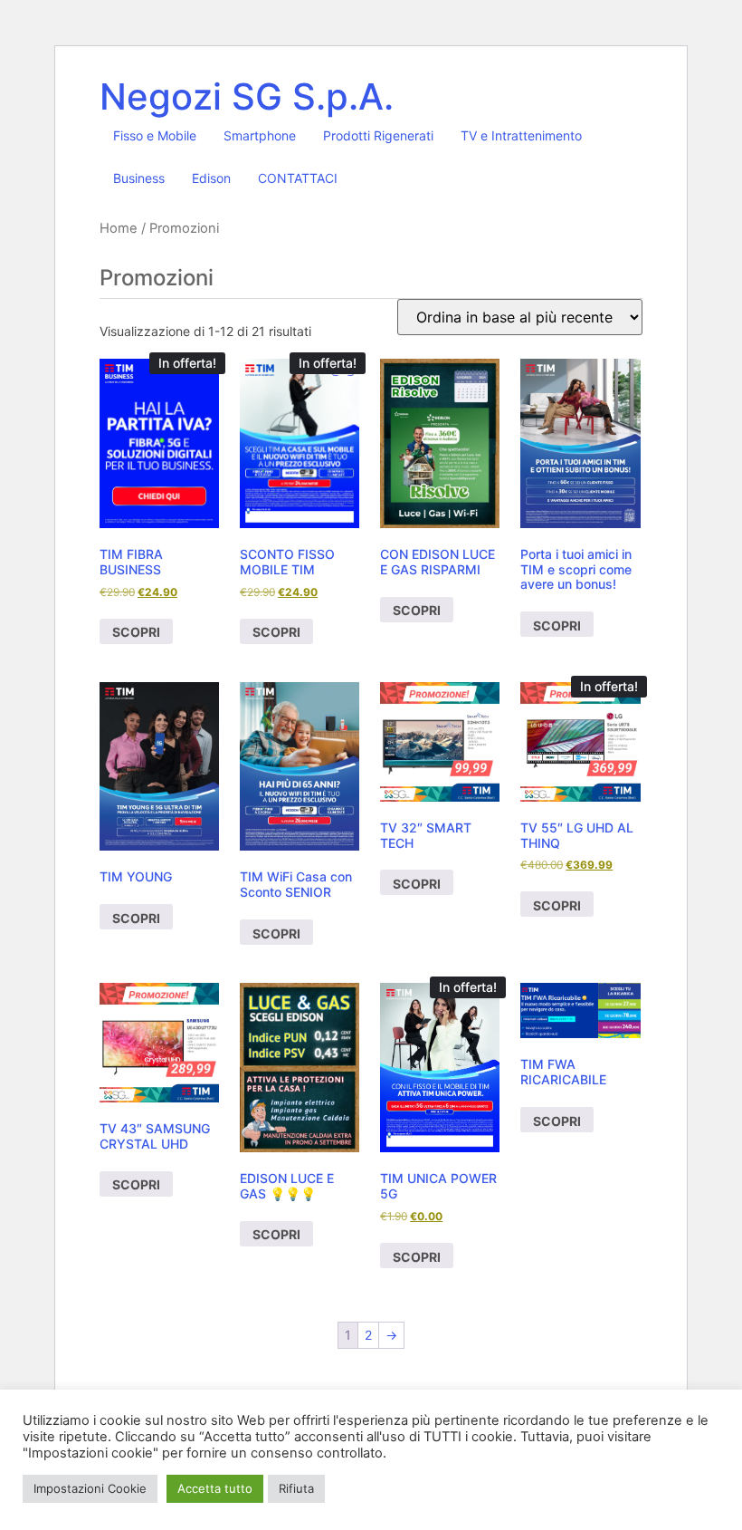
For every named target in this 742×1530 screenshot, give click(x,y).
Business (139, 178)
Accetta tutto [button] (214, 1488)
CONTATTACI (298, 178)
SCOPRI (136, 632)
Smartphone (260, 135)
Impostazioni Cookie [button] (90, 1488)
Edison (211, 178)
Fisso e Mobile (154, 135)
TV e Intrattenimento (521, 135)
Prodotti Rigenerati (378, 135)
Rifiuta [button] (296, 1488)
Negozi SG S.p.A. (247, 96)
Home (119, 228)
